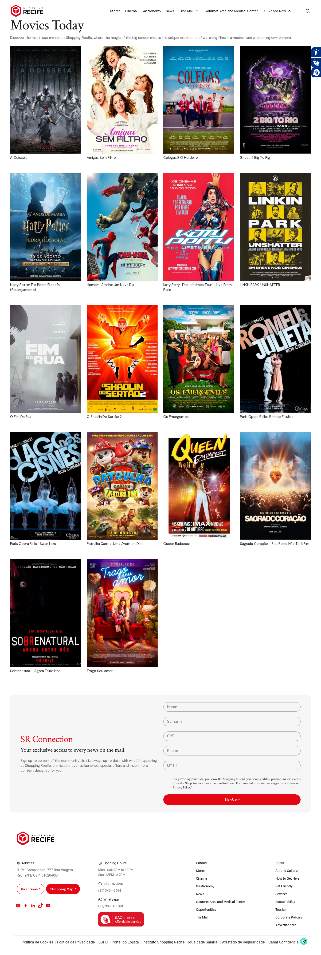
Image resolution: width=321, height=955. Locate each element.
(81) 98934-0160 (110, 906)
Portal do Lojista (125, 942)
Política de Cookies (37, 942)
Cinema (131, 11)
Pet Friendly (284, 886)
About (279, 863)
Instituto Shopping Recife (163, 942)
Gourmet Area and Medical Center (231, 11)
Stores (115, 11)
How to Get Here (287, 878)
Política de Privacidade (76, 942)
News (170, 11)
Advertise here (285, 925)
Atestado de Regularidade (243, 942)
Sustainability (285, 902)
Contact (202, 863)
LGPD (103, 942)
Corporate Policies (288, 917)
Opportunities (206, 909)
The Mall (202, 917)
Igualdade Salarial (203, 942)
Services (281, 894)
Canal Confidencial (284, 942)
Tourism (281, 909)
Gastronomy (151, 11)
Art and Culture (286, 871)
